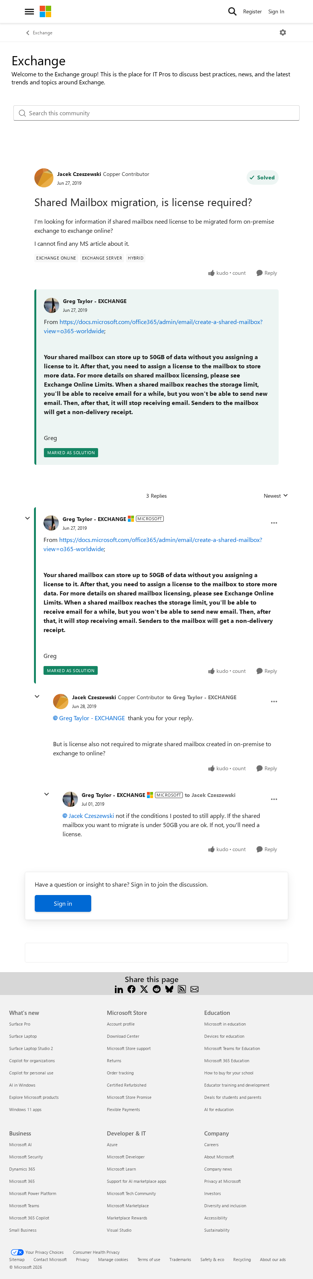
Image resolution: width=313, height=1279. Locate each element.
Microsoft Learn (121, 1169)
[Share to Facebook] (131, 988)
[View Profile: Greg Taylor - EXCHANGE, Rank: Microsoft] (51, 523)
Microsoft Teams (24, 1205)
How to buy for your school (228, 1073)
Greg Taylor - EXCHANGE (94, 301)
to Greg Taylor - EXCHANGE (201, 697)
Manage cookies (113, 1259)
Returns (114, 1060)
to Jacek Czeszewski (210, 794)
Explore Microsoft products (34, 1097)
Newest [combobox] (276, 496)
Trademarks (180, 1259)
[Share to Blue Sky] (169, 988)
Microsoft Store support (129, 1048)
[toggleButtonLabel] (283, 32)
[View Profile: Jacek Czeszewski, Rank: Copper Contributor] (43, 177)
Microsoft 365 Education (226, 1060)
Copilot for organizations (32, 1060)
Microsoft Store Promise (129, 1097)
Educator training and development (236, 1085)
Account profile (121, 1024)
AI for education (219, 1109)
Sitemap (16, 1259)
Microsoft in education (225, 1024)
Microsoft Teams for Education (232, 1048)
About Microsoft (219, 1157)
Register (252, 11)
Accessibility (215, 1218)
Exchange (42, 32)
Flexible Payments (123, 1109)
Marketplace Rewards (127, 1218)
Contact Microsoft (50, 1259)
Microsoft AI (20, 1144)
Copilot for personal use (31, 1073)
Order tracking (120, 1073)
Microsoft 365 (22, 1181)
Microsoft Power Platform (32, 1193)
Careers (211, 1144)
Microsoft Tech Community (131, 1193)
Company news (218, 1169)
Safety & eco (212, 1259)
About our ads (273, 1259)
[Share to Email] (194, 988)
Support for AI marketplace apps (136, 1181)
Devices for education (224, 1036)
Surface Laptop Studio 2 (31, 1048)
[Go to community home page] (45, 11)
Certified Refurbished (126, 1085)
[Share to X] (144, 988)
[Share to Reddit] (157, 988)
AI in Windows (22, 1085)
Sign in (63, 903)
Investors (212, 1193)
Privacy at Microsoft (222, 1181)
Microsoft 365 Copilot (29, 1218)
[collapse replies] (27, 518)
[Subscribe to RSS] (182, 988)
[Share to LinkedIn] (119, 988)
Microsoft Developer (126, 1157)
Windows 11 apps (25, 1109)
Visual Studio (119, 1230)
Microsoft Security (26, 1157)
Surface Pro (19, 1024)
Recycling (242, 1259)
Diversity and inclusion (225, 1205)
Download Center (123, 1036)
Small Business (23, 1230)
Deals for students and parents (232, 1097)
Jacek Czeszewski (79, 173)
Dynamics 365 (22, 1169)
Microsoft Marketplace (128, 1205)
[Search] (232, 11)
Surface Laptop (23, 1036)
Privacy (82, 1259)
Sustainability (216, 1230)
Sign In (276, 11)
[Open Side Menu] (29, 11)
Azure (112, 1144)
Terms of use (148, 1259)
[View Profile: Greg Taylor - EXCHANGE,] (51, 305)
